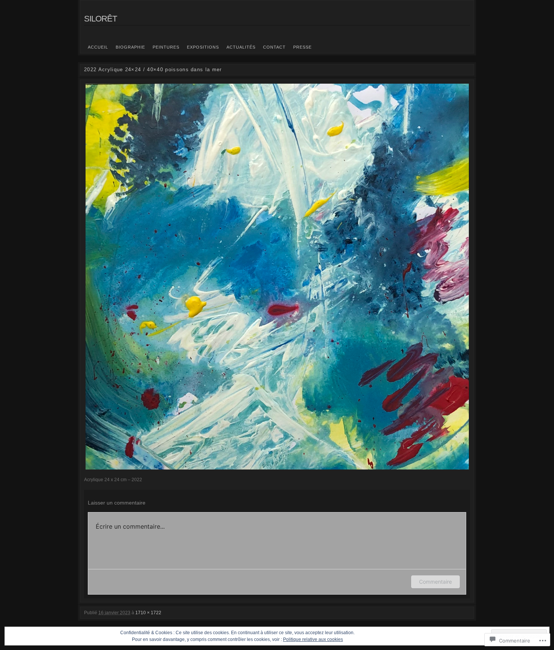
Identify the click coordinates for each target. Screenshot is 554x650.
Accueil (98, 47)
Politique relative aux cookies (313, 639)
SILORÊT (100, 18)
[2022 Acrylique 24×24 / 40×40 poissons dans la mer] (277, 277)
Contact (274, 47)
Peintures (166, 47)
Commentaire (435, 581)
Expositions (203, 47)
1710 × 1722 (148, 612)
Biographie (130, 47)
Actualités (241, 47)
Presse (302, 47)
